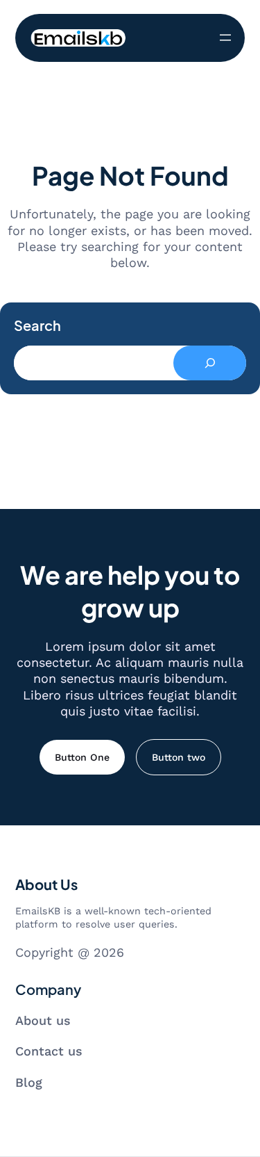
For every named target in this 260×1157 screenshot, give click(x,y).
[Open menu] (225, 37)
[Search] (209, 363)
